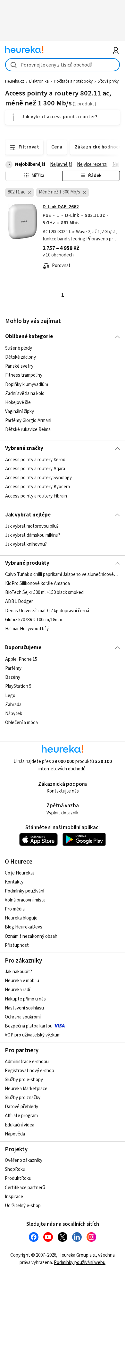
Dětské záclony (20, 357)
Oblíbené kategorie (29, 336)
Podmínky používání (24, 891)
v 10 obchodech (58, 255)
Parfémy (13, 668)
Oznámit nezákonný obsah (31, 936)
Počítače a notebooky (73, 81)
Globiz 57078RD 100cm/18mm (33, 619)
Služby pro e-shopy (24, 1079)
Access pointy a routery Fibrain (36, 496)
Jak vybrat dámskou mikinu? (32, 535)
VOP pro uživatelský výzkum (33, 1035)
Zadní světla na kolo (25, 393)
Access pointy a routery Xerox (35, 459)
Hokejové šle (18, 402)
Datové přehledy (21, 1106)
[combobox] (62, 64)
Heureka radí (17, 989)
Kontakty (14, 882)
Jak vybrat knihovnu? (26, 544)
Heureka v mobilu (22, 980)
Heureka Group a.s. (77, 1255)
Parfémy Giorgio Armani (28, 420)
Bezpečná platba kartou (29, 1026)
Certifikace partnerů (25, 1187)
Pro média (15, 909)
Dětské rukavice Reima (28, 429)
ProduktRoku (18, 1178)
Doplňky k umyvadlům (26, 384)
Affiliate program (21, 1115)
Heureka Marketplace (26, 1088)
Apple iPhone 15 (21, 659)
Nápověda (15, 1134)
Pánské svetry (19, 366)
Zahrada (13, 704)
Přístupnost (17, 945)
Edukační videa (19, 1125)
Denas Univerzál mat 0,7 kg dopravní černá (47, 610)
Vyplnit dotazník (62, 813)
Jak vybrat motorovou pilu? (32, 526)
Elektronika (39, 81)
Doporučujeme (23, 647)
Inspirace (14, 1196)
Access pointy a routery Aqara (35, 468)
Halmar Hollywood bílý (27, 628)
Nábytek (13, 713)
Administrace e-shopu (27, 1061)
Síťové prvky (108, 81)
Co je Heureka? (20, 873)
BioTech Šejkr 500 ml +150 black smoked (44, 592)
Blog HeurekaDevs (23, 927)
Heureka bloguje (21, 918)
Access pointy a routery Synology (38, 477)
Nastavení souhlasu (24, 1008)
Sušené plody (18, 348)
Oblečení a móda (21, 722)
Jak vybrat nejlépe (28, 515)
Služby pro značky (22, 1097)
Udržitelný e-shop (23, 1205)
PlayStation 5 (18, 686)
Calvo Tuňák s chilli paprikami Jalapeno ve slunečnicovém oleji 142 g (62, 574)
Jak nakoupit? (18, 971)
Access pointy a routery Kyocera (37, 486)
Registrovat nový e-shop (29, 1070)
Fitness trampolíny (23, 375)
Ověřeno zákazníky (23, 1160)
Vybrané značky (24, 448)
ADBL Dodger (19, 601)
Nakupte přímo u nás (25, 999)
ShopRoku (15, 1169)
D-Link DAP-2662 (61, 206)
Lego (10, 695)
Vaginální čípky (19, 411)
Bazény (12, 677)
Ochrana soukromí (23, 1017)
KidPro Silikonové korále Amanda (37, 583)
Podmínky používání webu (79, 1262)
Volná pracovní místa (25, 900)
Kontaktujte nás (62, 791)
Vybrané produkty (27, 563)
